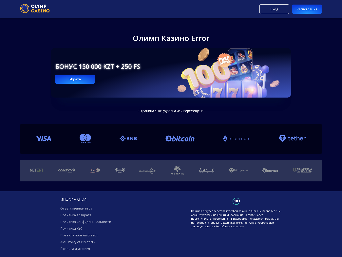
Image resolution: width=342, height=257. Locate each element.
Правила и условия (75, 249)
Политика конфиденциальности (85, 222)
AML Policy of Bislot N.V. (78, 242)
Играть (75, 79)
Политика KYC (71, 228)
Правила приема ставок (79, 235)
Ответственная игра (76, 208)
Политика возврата (75, 215)
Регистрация (307, 9)
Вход (274, 9)
